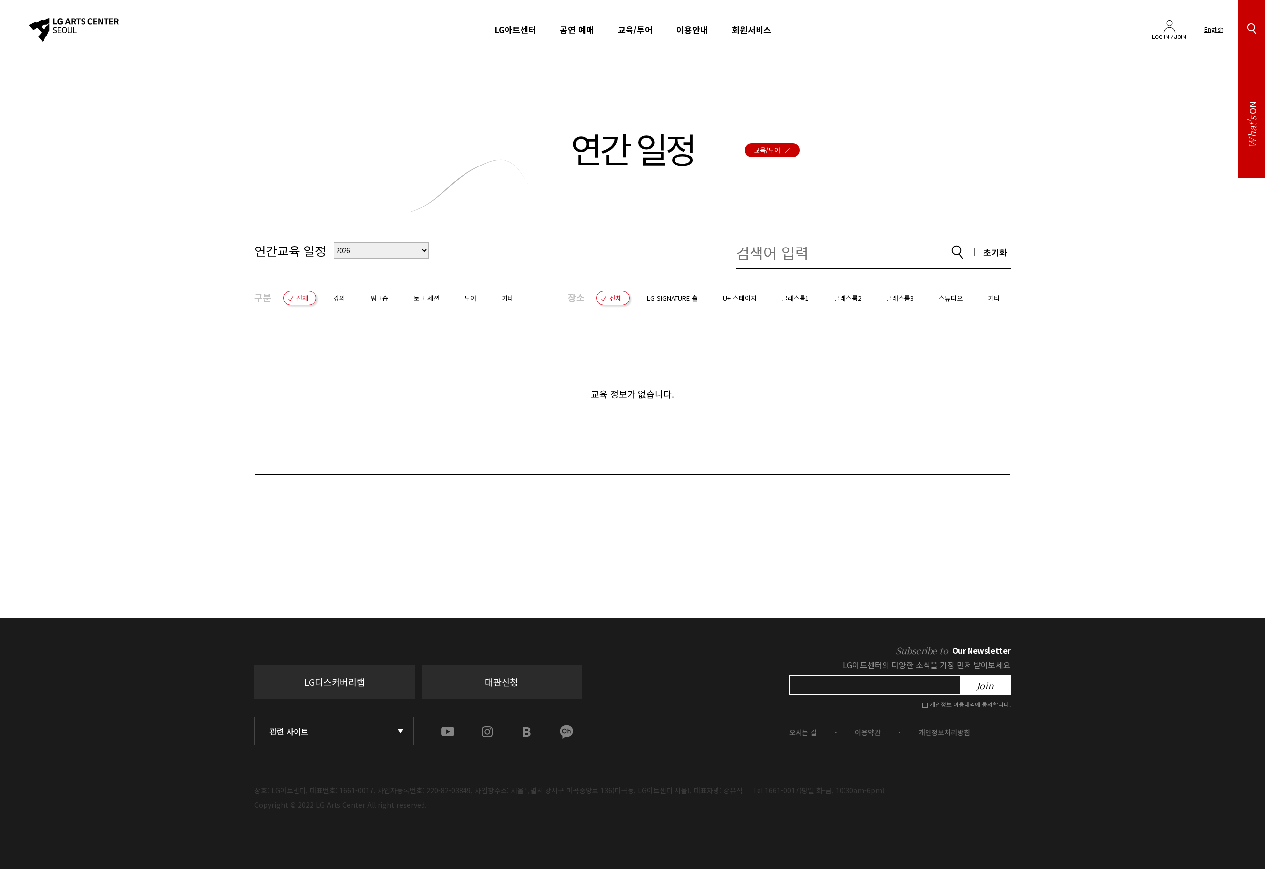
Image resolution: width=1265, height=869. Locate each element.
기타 (507, 298)
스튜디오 (951, 298)
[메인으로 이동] (73, 30)
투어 (470, 298)
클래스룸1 (795, 298)
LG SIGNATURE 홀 (672, 298)
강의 (339, 298)
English (1213, 29)
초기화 (995, 252)
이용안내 (692, 30)
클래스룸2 (847, 298)
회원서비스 (751, 30)
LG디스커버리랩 (334, 681)
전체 (302, 298)
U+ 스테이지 (740, 298)
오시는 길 (803, 732)
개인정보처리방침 (944, 732)
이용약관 (868, 732)
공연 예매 (577, 30)
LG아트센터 (515, 30)
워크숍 (379, 298)
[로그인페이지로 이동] (1169, 26)
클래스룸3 (900, 298)
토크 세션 (426, 298)
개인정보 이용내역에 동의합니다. (970, 704)
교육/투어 (635, 30)
